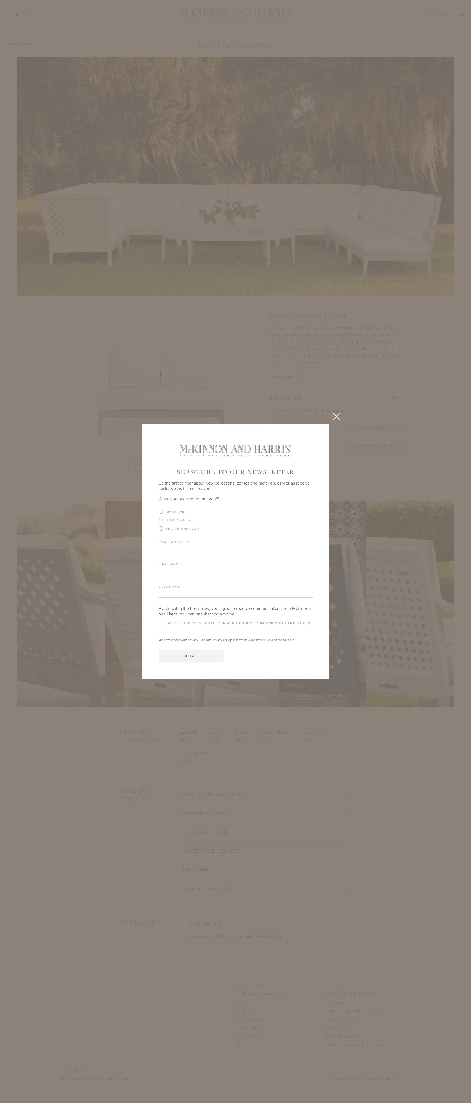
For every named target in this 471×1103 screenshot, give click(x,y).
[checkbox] (236, 522)
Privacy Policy (222, 640)
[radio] (236, 512)
